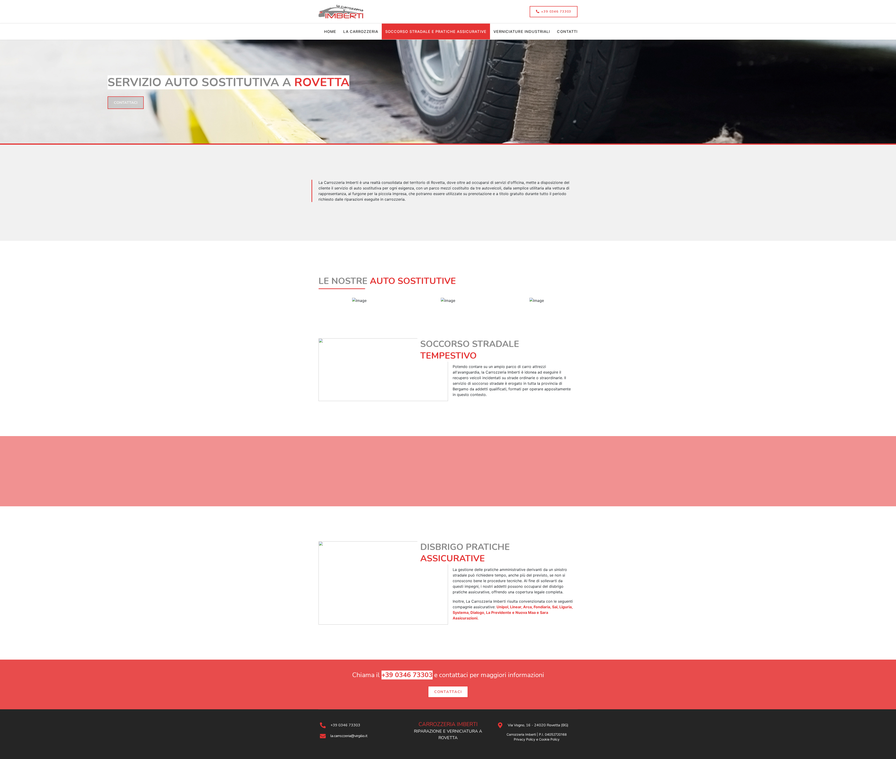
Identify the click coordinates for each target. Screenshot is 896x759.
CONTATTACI (448, 691)
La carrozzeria (360, 31)
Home (330, 31)
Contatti (567, 31)
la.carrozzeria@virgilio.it (349, 735)
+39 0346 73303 (555, 11)
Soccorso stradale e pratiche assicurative (435, 31)
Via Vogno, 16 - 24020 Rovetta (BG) (538, 725)
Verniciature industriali (522, 31)
